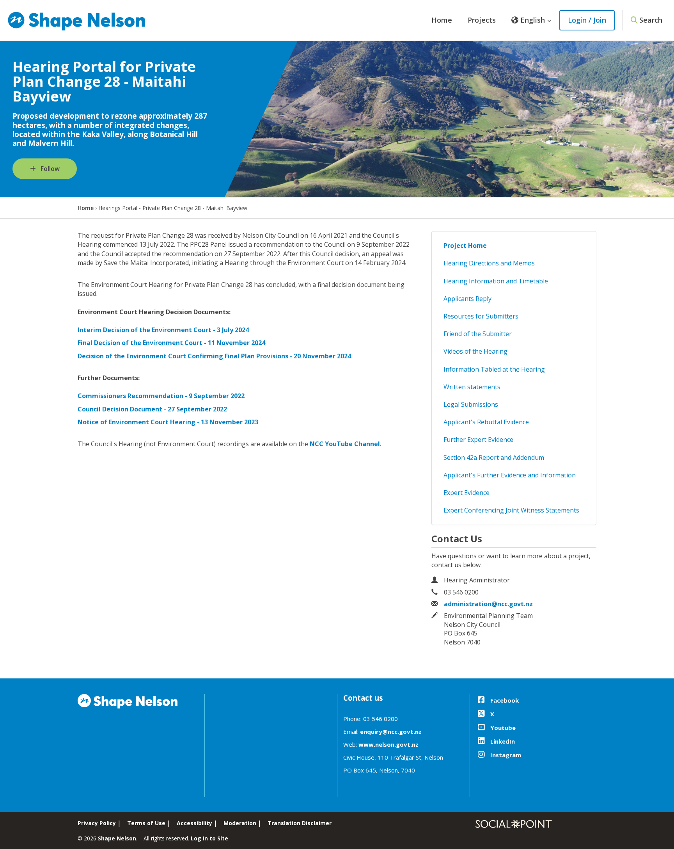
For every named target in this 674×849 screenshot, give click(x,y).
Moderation (239, 823)
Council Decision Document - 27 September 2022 (152, 409)
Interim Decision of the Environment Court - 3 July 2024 (163, 330)
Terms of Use (146, 823)
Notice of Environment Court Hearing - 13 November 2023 (168, 422)
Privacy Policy (97, 823)
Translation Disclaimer (300, 823)
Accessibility (194, 823)
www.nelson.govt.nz (388, 744)
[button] (531, 20)
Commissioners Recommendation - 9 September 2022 (161, 396)
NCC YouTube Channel (345, 444)
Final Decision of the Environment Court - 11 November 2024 (171, 342)
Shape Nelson (117, 838)
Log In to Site (209, 838)
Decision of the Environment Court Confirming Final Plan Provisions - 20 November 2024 (214, 356)
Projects (482, 20)
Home (441, 20)
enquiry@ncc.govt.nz (391, 731)
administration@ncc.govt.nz (488, 604)
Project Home (465, 245)
